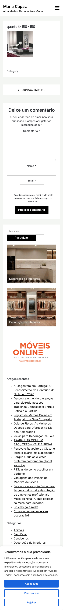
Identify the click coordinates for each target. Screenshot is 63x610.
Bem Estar (20, 534)
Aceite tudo (31, 583)
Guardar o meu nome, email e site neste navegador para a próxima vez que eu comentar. (33, 198)
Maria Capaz (15, 6)
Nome (31, 166)
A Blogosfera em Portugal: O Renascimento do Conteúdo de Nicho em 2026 (34, 390)
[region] (31, 578)
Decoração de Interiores (30, 542)
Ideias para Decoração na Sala (34, 436)
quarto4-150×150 (33, 90)
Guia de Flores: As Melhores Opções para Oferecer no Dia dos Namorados (33, 428)
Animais (19, 530)
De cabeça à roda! (26, 507)
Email (31, 180)
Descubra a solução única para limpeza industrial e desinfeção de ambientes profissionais (34, 490)
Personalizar (31, 593)
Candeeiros (21, 538)
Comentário (31, 131)
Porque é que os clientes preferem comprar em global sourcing (33, 461)
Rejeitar (31, 602)
